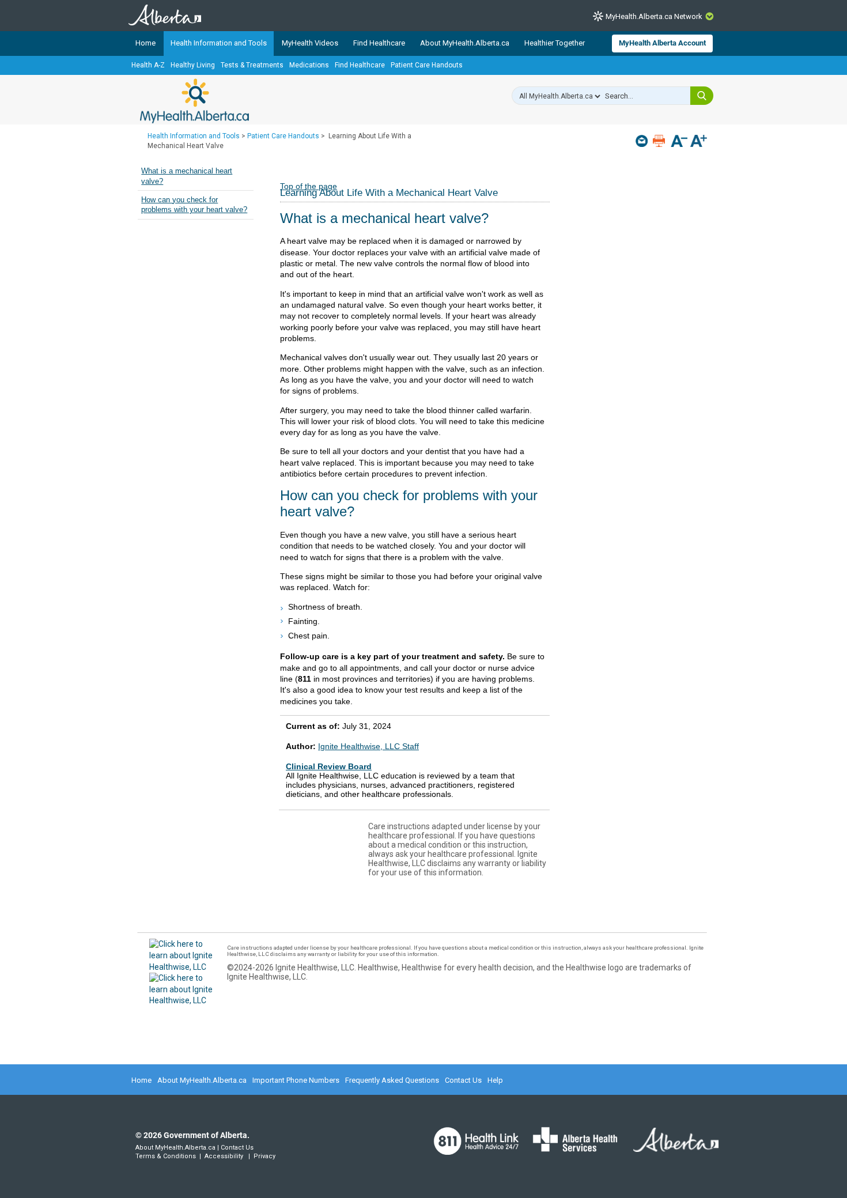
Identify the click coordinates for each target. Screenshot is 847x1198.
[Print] (660, 141)
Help (495, 1080)
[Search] (701, 95)
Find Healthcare (379, 43)
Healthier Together (554, 43)
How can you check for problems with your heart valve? (194, 205)
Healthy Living (193, 65)
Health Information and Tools (219, 43)
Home (145, 43)
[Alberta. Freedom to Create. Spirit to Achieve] (669, 1147)
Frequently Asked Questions (392, 1080)
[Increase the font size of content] (698, 142)
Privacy (264, 1156)
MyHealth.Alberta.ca (194, 100)
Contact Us (463, 1080)
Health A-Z (148, 65)
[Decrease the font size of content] (679, 142)
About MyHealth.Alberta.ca (464, 43)
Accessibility (224, 1156)
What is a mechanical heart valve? (186, 176)
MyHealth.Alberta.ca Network (654, 16)
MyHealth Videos (310, 43)
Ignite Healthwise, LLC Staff (368, 746)
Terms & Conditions (165, 1156)
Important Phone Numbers (295, 1080)
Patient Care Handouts (427, 65)
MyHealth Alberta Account (662, 43)
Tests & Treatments (252, 65)
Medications (309, 65)
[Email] (643, 141)
